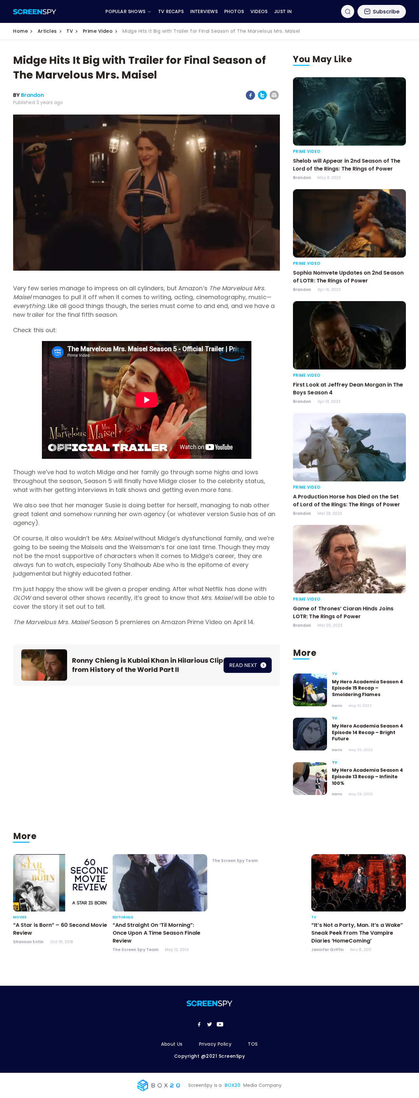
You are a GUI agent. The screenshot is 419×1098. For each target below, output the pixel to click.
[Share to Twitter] (262, 98)
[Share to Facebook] (250, 98)
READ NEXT (244, 665)
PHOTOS (234, 11)
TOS (253, 1044)
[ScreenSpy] (34, 11)
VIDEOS (258, 11)
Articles (47, 31)
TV (69, 31)
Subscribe (386, 11)
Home (20, 31)
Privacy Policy (215, 1044)
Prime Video (98, 31)
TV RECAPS (171, 11)
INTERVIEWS (204, 11)
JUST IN (283, 11)
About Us (171, 1044)
